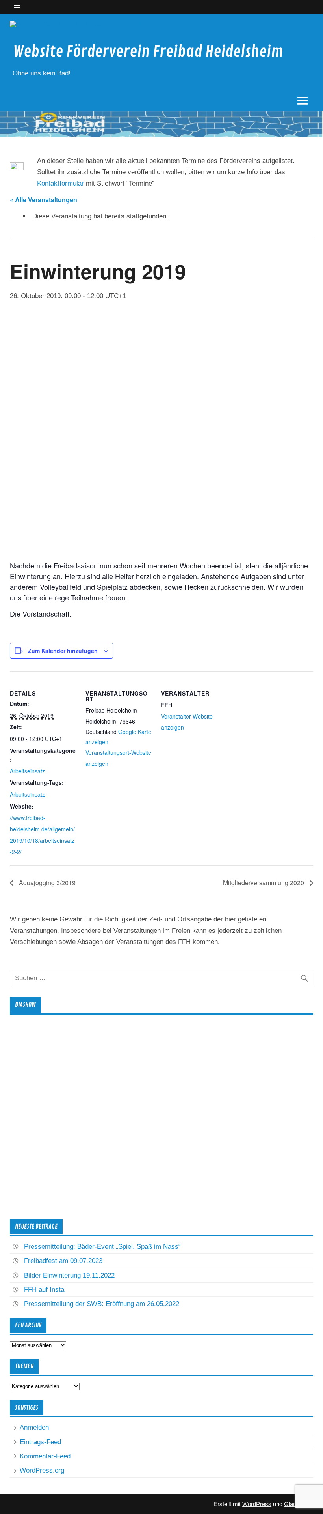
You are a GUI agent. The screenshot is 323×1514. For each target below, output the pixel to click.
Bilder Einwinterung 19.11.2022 (69, 1275)
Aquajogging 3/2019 (46, 882)
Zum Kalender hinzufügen (63, 651)
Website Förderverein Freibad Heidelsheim (148, 52)
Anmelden (34, 1427)
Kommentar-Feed (45, 1456)
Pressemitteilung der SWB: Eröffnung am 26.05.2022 (101, 1304)
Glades (293, 1504)
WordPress (256, 1504)
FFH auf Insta (44, 1289)
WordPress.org (42, 1470)
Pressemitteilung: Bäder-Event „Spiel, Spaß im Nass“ (102, 1246)
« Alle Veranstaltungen (43, 199)
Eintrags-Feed (40, 1442)
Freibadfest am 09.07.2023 (63, 1260)
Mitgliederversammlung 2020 (264, 882)
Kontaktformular (60, 183)
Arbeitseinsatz (27, 771)
